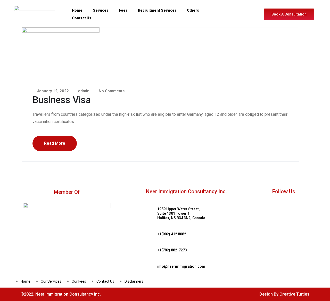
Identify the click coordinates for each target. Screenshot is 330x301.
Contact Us (81, 18)
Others (193, 10)
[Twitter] (292, 201)
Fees (123, 10)
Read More (54, 143)
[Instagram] (250, 9)
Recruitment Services (157, 10)
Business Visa (61, 100)
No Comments (111, 91)
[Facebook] (244, 9)
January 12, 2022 (52, 91)
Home (77, 10)
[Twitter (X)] (250, 19)
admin (83, 91)
